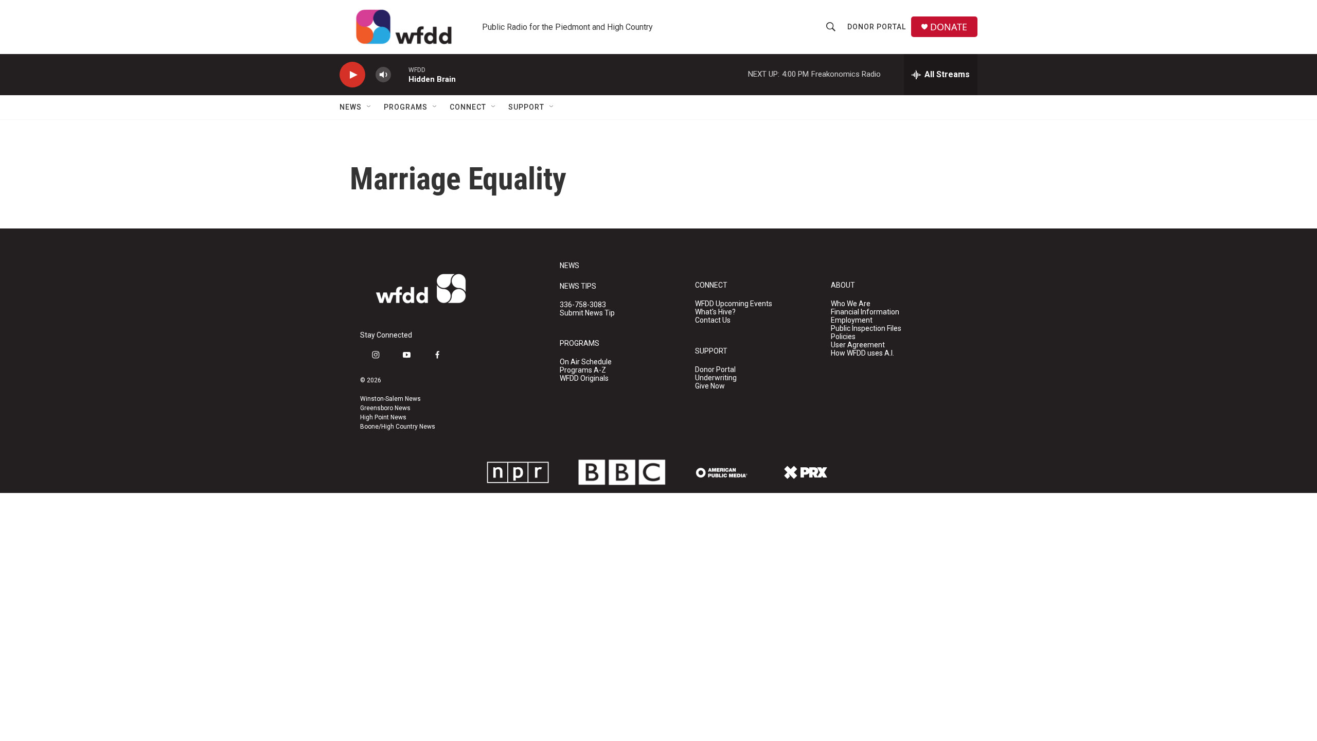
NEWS (569, 266)
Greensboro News (385, 408)
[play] (352, 75)
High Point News (383, 417)
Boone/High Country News (397, 426)
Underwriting (716, 378)
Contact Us (713, 320)
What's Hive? (715, 312)
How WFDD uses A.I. (862, 353)
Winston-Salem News (390, 398)
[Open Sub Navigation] (369, 107)
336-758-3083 (583, 305)
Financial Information (865, 312)
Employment (852, 320)
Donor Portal (876, 27)
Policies (843, 337)
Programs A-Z (583, 370)
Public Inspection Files (866, 328)
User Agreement (858, 345)
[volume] (383, 74)
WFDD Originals (584, 378)
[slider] (399, 74)
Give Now (710, 386)
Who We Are (850, 304)
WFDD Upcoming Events (733, 304)
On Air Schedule (586, 362)
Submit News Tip (587, 313)
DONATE (948, 27)
